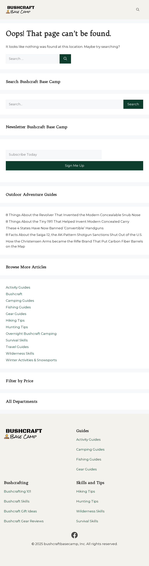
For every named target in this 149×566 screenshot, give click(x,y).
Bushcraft (14, 294)
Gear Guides (16, 314)
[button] (137, 10)
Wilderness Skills (20, 353)
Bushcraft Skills (16, 501)
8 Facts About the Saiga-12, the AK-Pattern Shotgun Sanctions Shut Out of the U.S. (74, 235)
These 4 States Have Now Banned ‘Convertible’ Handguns (55, 228)
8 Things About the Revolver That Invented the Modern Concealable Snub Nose (73, 215)
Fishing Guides (18, 307)
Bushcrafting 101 (17, 491)
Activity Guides (18, 287)
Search (133, 104)
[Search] (65, 59)
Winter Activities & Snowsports (31, 360)
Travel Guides (17, 347)
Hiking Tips (15, 320)
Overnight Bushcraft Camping (31, 334)
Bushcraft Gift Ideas (20, 511)
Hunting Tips (17, 327)
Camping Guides (20, 301)
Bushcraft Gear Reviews (24, 521)
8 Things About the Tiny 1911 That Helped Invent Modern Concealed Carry (67, 221)
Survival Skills (17, 340)
